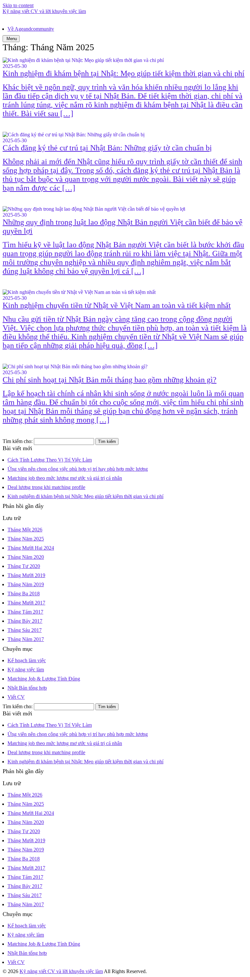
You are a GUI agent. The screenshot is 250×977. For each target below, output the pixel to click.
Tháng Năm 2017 (25, 639)
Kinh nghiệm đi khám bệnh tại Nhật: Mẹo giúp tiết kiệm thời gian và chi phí (85, 496)
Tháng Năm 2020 (25, 557)
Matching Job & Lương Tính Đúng (43, 678)
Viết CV (16, 697)
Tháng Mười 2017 (26, 602)
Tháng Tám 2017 (25, 612)
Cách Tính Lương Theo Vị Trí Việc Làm (49, 460)
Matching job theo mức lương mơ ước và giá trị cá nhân (64, 478)
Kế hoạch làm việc (26, 660)
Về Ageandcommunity (30, 29)
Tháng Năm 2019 (25, 584)
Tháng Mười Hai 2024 (30, 548)
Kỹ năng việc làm (25, 669)
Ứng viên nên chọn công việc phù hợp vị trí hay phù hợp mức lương (77, 469)
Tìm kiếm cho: (18, 441)
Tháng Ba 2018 (23, 593)
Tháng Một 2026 (24, 529)
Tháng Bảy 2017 (24, 621)
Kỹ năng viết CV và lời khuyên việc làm (44, 11)
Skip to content (18, 5)
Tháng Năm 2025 (25, 539)
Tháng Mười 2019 (26, 575)
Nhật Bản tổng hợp (27, 688)
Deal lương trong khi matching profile (46, 487)
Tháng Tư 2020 (23, 566)
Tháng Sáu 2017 (24, 630)
